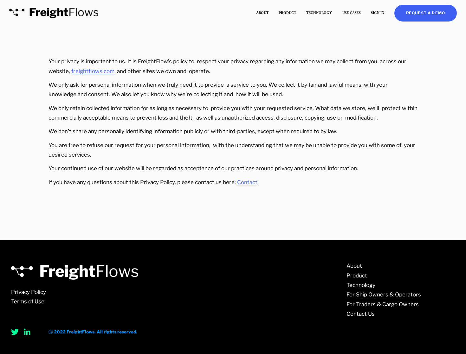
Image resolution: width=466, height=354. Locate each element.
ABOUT (262, 13)
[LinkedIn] (27, 332)
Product (356, 275)
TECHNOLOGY (319, 13)
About (354, 266)
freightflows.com (92, 71)
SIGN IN (377, 13)
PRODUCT (287, 13)
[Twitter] (15, 332)
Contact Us (360, 314)
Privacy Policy (28, 292)
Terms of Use (27, 301)
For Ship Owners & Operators (383, 294)
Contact (247, 182)
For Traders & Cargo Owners (382, 304)
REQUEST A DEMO (425, 13)
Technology (360, 285)
